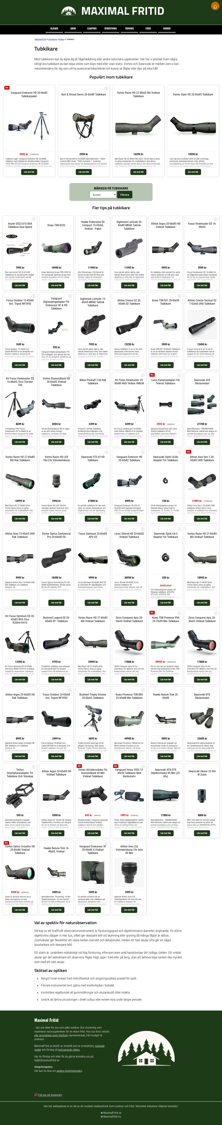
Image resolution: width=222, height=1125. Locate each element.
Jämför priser (166, 585)
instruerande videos (69, 1049)
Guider (166, 28)
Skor (73, 28)
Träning (129, 28)
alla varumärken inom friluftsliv (51, 1035)
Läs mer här (29, 172)
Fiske (148, 28)
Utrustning (110, 28)
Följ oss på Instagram (50, 1095)
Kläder (54, 28)
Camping (92, 28)
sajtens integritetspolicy (69, 1071)
